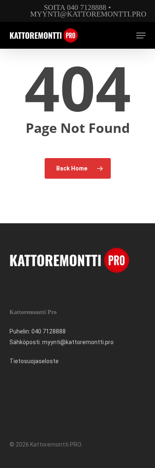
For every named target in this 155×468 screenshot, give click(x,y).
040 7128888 (48, 331)
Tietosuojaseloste (34, 361)
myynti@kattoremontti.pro (88, 14)
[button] (140, 35)
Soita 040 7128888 (75, 7)
